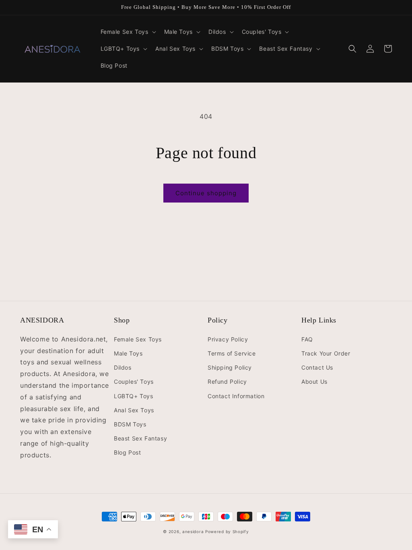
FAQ (307, 339)
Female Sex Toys (138, 339)
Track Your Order (325, 353)
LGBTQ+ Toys (133, 396)
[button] (127, 31)
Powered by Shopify (227, 531)
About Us (314, 381)
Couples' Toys (134, 381)
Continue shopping (206, 193)
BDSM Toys (130, 424)
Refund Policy (227, 381)
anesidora (193, 531)
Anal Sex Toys (134, 410)
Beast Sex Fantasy (140, 438)
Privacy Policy (228, 339)
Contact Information (236, 396)
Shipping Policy (230, 367)
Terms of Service (232, 353)
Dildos (123, 367)
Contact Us (317, 367)
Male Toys (128, 353)
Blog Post (127, 452)
